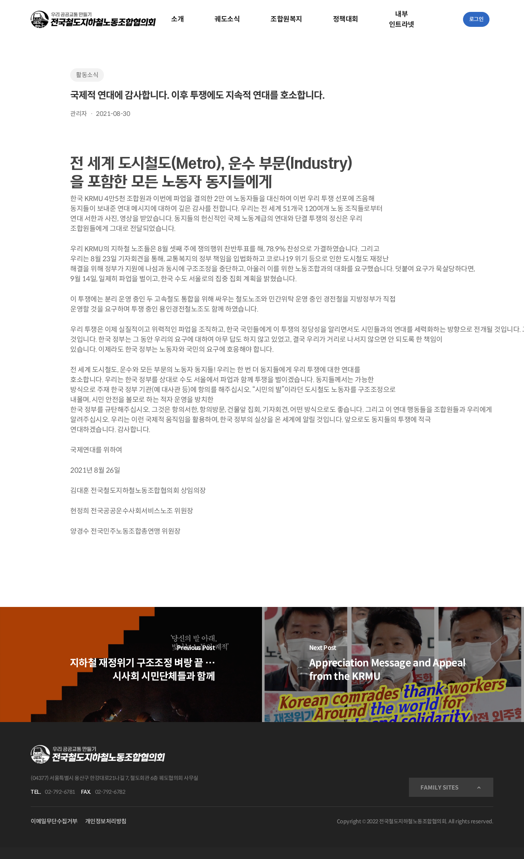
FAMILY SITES (439, 787)
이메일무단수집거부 (54, 821)
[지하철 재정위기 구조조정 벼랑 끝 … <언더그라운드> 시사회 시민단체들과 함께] (131, 664)
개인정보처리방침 (106, 821)
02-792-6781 (60, 791)
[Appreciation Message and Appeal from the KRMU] (393, 664)
